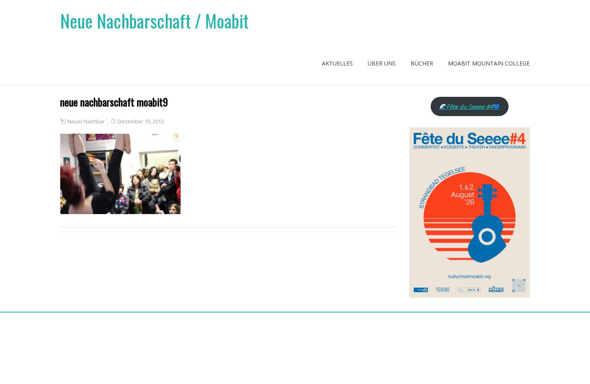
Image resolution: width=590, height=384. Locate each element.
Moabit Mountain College (489, 63)
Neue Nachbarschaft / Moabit (154, 21)
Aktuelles (337, 63)
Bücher (422, 63)
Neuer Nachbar (86, 121)
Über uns (382, 63)
